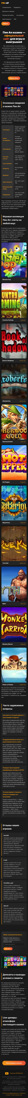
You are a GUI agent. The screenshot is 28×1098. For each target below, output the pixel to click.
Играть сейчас (14, 78)
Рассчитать (8, 948)
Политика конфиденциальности (10, 1093)
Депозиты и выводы (8, 11)
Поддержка (17, 7)
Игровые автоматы (8, 15)
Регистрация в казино (14, 1063)
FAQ (15, 19)
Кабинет (5, 23)
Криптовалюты (6, 19)
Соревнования (6, 7)
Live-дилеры (20, 15)
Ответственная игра (16, 1095)
